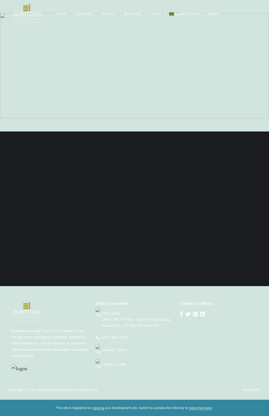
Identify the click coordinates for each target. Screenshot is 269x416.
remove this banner (200, 408)
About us (108, 13)
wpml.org (98, 408)
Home (61, 13)
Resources (132, 13)
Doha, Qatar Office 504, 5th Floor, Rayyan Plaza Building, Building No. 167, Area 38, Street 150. (136, 319)
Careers (155, 13)
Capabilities (84, 13)
